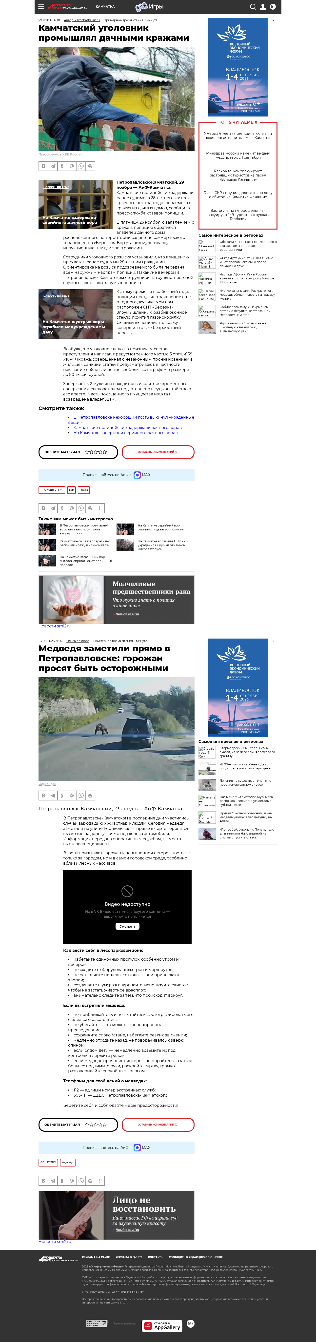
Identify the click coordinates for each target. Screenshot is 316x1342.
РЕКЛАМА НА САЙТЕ (96, 1257)
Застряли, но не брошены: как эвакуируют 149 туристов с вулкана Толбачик (238, 215)
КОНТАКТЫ (155, 1257)
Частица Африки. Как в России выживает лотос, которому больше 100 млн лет (247, 278)
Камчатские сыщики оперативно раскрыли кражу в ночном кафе (85, 543)
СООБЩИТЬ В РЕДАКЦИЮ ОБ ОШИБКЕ (196, 1257)
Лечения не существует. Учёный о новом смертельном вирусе (245, 782)
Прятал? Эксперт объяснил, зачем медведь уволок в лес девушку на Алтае (246, 817)
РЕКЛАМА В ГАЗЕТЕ (129, 1257)
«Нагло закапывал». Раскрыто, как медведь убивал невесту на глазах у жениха (247, 294)
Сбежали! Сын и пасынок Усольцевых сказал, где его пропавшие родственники (248, 246)
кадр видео (47, 784)
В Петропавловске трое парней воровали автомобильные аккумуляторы (84, 529)
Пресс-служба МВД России (60, 154)
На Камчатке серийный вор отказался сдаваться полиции (161, 527)
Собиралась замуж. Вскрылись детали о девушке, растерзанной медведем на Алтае (245, 311)
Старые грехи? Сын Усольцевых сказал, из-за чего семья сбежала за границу (247, 752)
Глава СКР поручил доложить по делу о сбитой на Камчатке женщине (238, 195)
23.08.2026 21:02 (50, 641)
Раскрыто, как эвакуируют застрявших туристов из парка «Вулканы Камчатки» (238, 175)
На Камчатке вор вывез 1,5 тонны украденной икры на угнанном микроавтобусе (163, 545)
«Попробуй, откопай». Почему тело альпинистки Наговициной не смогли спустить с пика (247, 833)
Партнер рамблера (124, 1323)
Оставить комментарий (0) (158, 452)
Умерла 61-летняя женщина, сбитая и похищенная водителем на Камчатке (238, 136)
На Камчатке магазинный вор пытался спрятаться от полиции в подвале (86, 561)
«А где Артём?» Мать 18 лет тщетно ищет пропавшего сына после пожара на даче (246, 262)
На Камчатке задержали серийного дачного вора (124, 432)
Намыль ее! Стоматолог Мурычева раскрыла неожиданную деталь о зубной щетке (246, 801)
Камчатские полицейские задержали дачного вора (126, 427)
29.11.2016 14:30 (49, 20)
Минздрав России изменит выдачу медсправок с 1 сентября (238, 155)
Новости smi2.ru (55, 626)
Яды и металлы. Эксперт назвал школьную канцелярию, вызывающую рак (244, 327)
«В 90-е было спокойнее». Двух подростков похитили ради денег (246, 766)
